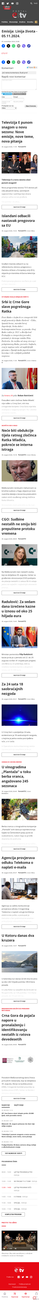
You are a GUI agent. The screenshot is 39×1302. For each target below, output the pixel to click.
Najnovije (14, 1297)
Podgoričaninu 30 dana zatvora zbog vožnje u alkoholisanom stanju (19, 1146)
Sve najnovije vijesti (13, 1153)
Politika (5, 22)
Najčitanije (26, 1297)
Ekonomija (13, 22)
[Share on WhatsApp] (13, 46)
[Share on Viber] (23, 46)
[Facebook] (3, 3)
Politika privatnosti (25, 1284)
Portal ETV (22, 147)
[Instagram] (17, 3)
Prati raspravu (35, 67)
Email (15, 97)
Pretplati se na (7, 106)
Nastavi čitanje (19, 207)
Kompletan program (13, 1214)
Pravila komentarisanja (19, 1287)
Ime (3, 97)
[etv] (19, 14)
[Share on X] (8, 46)
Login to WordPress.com (19, 94)
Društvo (22, 22)
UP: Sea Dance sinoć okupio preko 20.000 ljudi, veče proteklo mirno (18, 1114)
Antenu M (8, 395)
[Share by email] (18, 46)
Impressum (12, 1284)
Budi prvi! (23, 72)
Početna (5, 1297)
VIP (36, 22)
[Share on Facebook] (3, 46)
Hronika (30, 22)
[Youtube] (12, 3)
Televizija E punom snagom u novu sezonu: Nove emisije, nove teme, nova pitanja (19, 1135)
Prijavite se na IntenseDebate (7, 94)
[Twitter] (7, 3)
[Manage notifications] (34, 1298)
